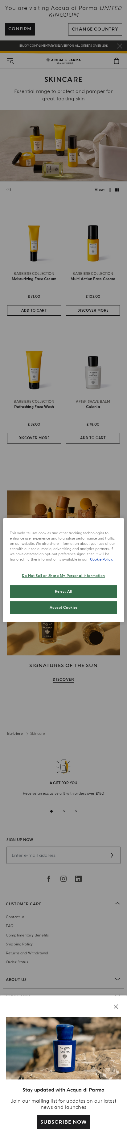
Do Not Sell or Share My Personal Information (63, 576)
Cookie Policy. (101, 559)
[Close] (116, 1006)
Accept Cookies (64, 607)
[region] (63, 570)
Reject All (63, 591)
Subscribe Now (63, 1122)
